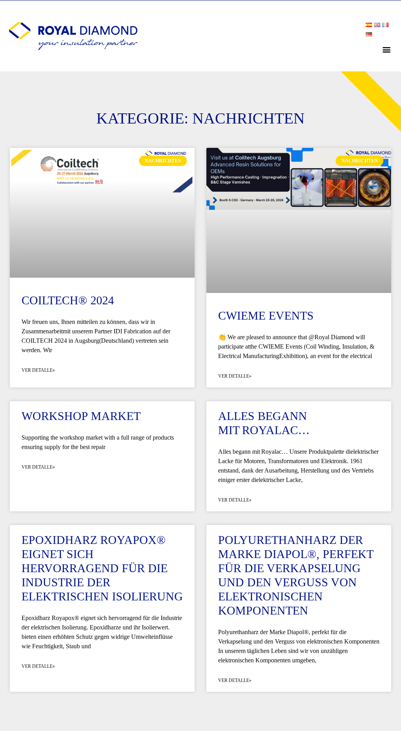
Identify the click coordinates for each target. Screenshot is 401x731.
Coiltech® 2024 (68, 300)
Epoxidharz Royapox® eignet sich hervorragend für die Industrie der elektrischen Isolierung (102, 568)
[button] (386, 49)
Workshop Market (81, 415)
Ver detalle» (38, 370)
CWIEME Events (266, 315)
